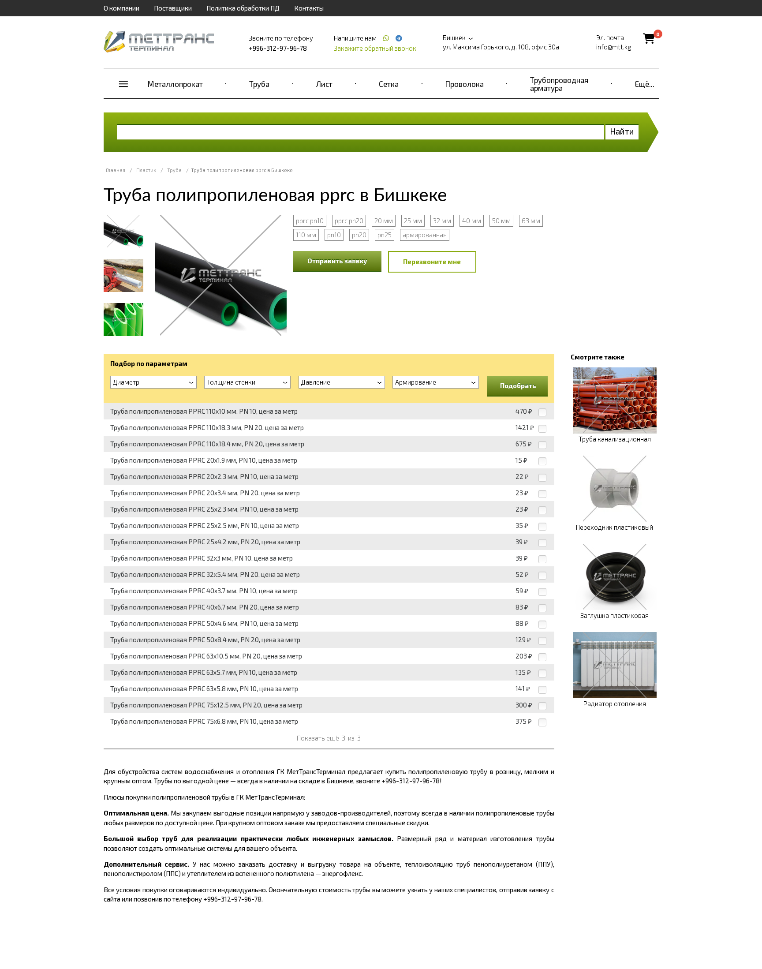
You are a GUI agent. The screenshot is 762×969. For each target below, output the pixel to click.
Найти (622, 131)
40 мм (471, 220)
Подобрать (518, 385)
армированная (425, 235)
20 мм (383, 220)
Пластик (146, 170)
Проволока (464, 84)
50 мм (501, 220)
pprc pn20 (349, 220)
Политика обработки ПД (243, 8)
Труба (259, 84)
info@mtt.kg (613, 47)
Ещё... (644, 84)
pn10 (334, 235)
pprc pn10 (310, 220)
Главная (115, 170)
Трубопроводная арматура (559, 84)
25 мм (413, 220)
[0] (649, 38)
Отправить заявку (337, 261)
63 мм (531, 220)
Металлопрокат (175, 84)
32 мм (442, 220)
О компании (121, 8)
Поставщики (173, 8)
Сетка (389, 84)
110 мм (306, 235)
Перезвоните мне (432, 262)
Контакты (309, 8)
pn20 (359, 235)
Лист (324, 84)
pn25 (384, 235)
